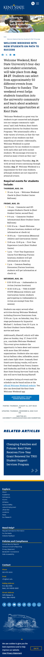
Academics (6, 494)
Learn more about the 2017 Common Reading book (21, 398)
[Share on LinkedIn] (10, 55)
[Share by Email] (14, 55)
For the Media (7, 533)
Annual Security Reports (10, 544)
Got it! (36, 648)
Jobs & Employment (9, 507)
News (4, 514)
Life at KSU (5, 509)
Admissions (6, 497)
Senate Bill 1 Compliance (10, 551)
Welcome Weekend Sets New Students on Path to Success (23, 39)
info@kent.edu (7, 579)
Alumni (4, 499)
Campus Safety (7, 504)
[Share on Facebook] (2, 55)
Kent (5, 37)
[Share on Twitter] (6, 55)
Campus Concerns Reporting (12, 546)
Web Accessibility (8, 554)
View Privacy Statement (12, 653)
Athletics (5, 502)
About (4, 492)
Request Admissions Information (13, 530)
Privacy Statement (8, 549)
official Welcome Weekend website (20, 385)
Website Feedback (8, 535)
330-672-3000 (7, 572)
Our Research (6, 517)
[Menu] (37, 3)
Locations (5, 512)
